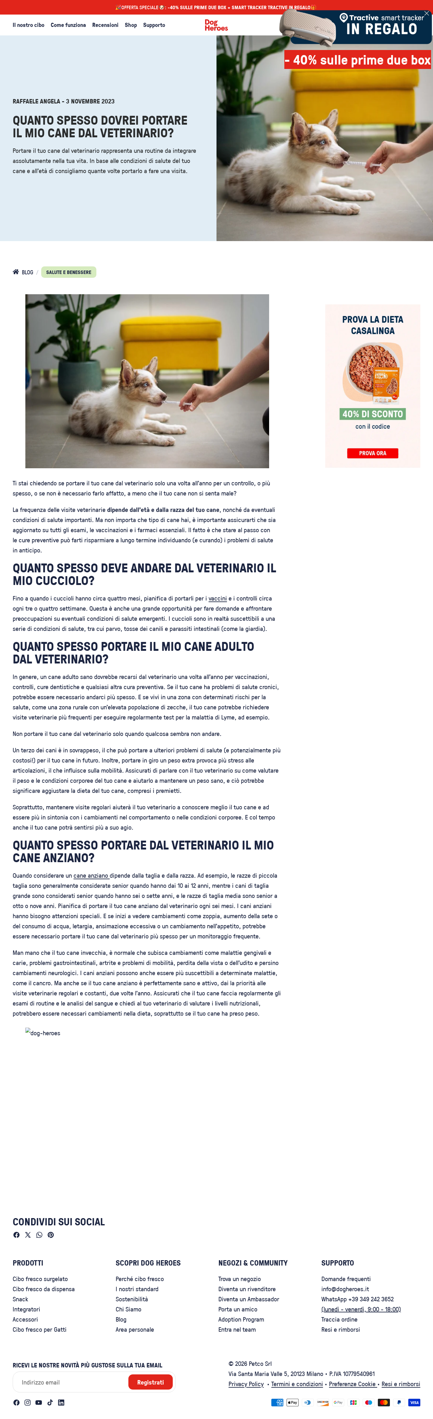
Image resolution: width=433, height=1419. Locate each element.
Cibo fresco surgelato (40, 1278)
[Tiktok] (50, 1402)
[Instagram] (27, 1402)
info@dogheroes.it (345, 1289)
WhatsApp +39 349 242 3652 (357, 1299)
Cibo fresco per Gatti (40, 1329)
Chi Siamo (128, 1309)
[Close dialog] (427, 13)
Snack (20, 1299)
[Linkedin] (61, 1402)
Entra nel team (237, 1329)
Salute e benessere (68, 272)
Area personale (135, 1329)
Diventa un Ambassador (248, 1299)
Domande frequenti (346, 1278)
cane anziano (92, 875)
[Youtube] (38, 1402)
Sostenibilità (132, 1299)
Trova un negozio (239, 1278)
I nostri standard (137, 1289)
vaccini (218, 598)
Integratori (26, 1309)
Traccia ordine (339, 1319)
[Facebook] (16, 1402)
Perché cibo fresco (140, 1278)
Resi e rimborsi (340, 1329)
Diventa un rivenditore (247, 1289)
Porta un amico (237, 1309)
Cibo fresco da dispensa (44, 1289)
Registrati (150, 1382)
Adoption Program (241, 1319)
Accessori (25, 1319)
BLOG (27, 272)
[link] (353, 27)
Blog (121, 1319)
